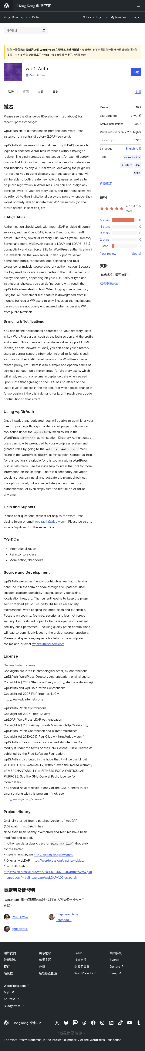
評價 (26, 92)
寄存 (7, 966)
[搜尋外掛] (44, 30)
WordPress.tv (85, 973)
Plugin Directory (14, 17)
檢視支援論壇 (109, 283)
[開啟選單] (139, 5)
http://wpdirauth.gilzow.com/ (53, 855)
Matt (9, 992)
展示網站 (45, 953)
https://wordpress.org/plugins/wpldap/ (58, 860)
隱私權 (8, 973)
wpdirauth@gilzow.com (50, 521)
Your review (108, 253)
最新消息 (10, 960)
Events (114, 960)
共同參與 (116, 953)
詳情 (11, 92)
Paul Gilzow (37, 75)
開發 (55, 92)
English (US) (133, 148)
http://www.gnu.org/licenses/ (24, 799)
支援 (138, 92)
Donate (117, 966)
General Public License (19, 665)
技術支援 (80, 960)
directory (126, 165)
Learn (78, 953)
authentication (132, 157)
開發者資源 (81, 966)
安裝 (41, 92)
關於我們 (10, 953)
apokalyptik (20, 929)
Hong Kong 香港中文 (27, 1023)
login (137, 172)
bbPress (11, 999)
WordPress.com (16, 986)
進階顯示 (106, 183)
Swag (115, 973)
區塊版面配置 (48, 973)
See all (136, 253)
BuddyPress (14, 1006)
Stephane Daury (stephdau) (67, 917)
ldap (137, 165)
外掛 (42, 966)
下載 (136, 72)
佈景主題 (45, 960)
